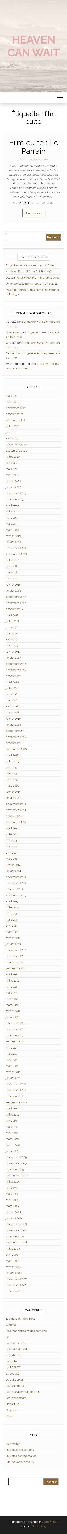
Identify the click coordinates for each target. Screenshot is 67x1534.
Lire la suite (33, 213)
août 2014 (12, 828)
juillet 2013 (12, 907)
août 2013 (12, 901)
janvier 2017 (13, 657)
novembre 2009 (16, 1163)
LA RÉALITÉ (13, 1367)
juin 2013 (11, 913)
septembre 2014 (16, 822)
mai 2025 (11, 395)
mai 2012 (11, 992)
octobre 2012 (14, 962)
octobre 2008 (15, 1236)
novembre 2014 (16, 810)
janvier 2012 (13, 1017)
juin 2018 (11, 566)
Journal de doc (16, 1343)
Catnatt (24, 203)
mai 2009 (12, 1193)
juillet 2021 (12, 426)
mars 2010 (12, 1139)
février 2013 (13, 938)
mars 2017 (12, 645)
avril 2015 (12, 779)
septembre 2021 (16, 420)
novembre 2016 (16, 670)
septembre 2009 (17, 1175)
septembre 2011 (16, 1041)
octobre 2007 (15, 1291)
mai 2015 (11, 773)
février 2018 (13, 584)
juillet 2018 (12, 560)
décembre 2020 (16, 444)
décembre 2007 (16, 1279)
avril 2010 (12, 1133)
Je (7, 1337)
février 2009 (13, 1212)
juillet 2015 (12, 761)
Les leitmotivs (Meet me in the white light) (33, 277)
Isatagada (12, 332)
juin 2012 (11, 986)
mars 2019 (12, 529)
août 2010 (12, 1108)
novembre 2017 (16, 603)
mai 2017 (11, 633)
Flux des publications (20, 1449)
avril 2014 (12, 852)
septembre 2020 (16, 450)
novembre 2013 (16, 883)
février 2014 (13, 864)
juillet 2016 (13, 688)
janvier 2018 (13, 590)
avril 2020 (12, 475)
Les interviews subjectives (22, 1392)
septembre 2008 (16, 1242)
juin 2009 (12, 1187)
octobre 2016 (14, 676)
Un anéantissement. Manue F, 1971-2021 (31, 283)
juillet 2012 (12, 980)
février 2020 (13, 481)
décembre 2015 (16, 730)
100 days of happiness (20, 1318)
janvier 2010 (13, 1151)
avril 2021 (12, 438)
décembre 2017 (16, 596)
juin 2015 (11, 767)
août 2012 (12, 974)
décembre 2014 (16, 804)
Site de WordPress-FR (20, 1462)
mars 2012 (12, 1005)
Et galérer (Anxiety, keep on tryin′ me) (30, 265)
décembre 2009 (16, 1157)
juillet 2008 (13, 1248)
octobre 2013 (14, 889)
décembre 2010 (16, 1084)
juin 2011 (11, 1047)
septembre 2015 (16, 749)
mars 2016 (12, 712)
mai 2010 (11, 1126)
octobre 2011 (14, 1035)
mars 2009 (13, 1206)
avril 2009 (12, 1200)
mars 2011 (12, 1066)
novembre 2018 (16, 548)
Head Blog (39, 1526)
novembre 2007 (16, 1285)
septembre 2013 (16, 895)
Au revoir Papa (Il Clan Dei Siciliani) (28, 271)
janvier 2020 (13, 487)
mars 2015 (12, 785)
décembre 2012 (16, 950)
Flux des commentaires (21, 1456)
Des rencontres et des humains (26, 1331)
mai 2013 (11, 919)
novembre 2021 (16, 408)
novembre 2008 (16, 1230)
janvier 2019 (13, 542)
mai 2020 (11, 469)
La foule (11, 1361)
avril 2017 (12, 639)
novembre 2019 (16, 493)
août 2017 (12, 615)
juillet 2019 (13, 511)
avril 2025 (12, 402)
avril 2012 (12, 999)
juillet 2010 (12, 1114)
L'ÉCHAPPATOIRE (38, 159)
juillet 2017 (12, 621)
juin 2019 (11, 517)
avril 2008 (12, 1254)
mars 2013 (12, 932)
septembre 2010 (16, 1102)
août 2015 (12, 755)
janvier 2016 (13, 724)
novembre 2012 (16, 956)
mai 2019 (11, 523)
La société (12, 1373)
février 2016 (13, 718)
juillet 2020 (13, 456)
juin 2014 (11, 840)
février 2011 (13, 1072)
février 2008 (13, 1267)
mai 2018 (11, 572)
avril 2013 (12, 925)
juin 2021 (11, 432)
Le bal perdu (14, 1379)
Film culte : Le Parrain (33, 147)
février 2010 (13, 1145)
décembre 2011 (16, 1023)
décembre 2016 (16, 663)
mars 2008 (12, 1260)
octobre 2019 (14, 499)
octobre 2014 (14, 816)
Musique (11, 1410)
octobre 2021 (14, 414)
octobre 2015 (14, 743)
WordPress (49, 1521)
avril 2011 (11, 1059)
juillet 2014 (12, 834)
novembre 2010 (16, 1090)
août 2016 (12, 682)
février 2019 (13, 536)
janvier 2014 (13, 871)
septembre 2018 (16, 554)
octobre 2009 (15, 1169)
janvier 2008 (14, 1273)
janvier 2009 (14, 1218)
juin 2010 (11, 1120)
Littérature (12, 1404)
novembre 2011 (15, 1029)
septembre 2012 (16, 968)
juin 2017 (11, 627)
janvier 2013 (13, 944)
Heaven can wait (33, 46)
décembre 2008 (16, 1224)
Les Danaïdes (15, 1385)
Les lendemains (16, 1398)
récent (10, 1416)
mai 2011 (11, 1053)
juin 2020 (11, 462)
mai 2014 (11, 846)
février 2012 (13, 1011)
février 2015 (13, 791)
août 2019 (12, 505)
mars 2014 (12, 858)
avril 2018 (12, 578)
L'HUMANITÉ (14, 1355)
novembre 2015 (16, 737)
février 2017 (13, 651)
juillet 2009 (13, 1181)
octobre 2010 (14, 1096)
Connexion (13, 1443)
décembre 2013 (16, 877)
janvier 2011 (13, 1078)
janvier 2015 (13, 797)
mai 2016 (11, 700)
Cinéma (22, 159)
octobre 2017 (14, 609)
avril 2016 (12, 706)
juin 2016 (11, 694)
